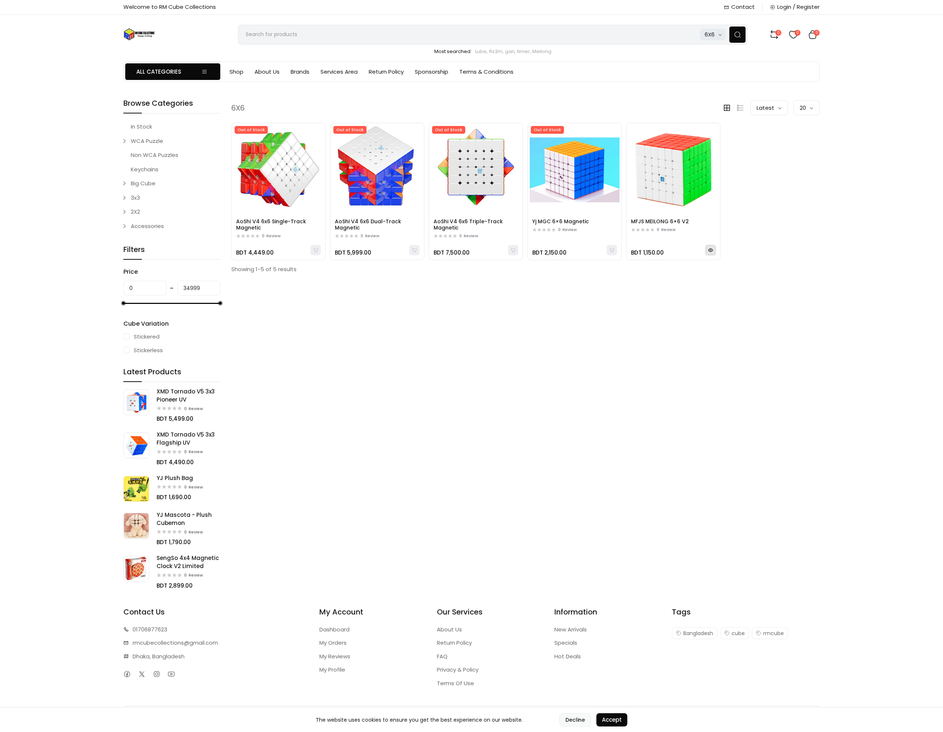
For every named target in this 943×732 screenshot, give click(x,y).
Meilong (541, 51)
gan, (510, 51)
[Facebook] (126, 674)
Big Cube (143, 183)
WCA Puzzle (147, 141)
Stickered (146, 336)
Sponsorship (431, 72)
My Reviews (334, 656)
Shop (236, 72)
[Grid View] (726, 108)
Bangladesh (698, 633)
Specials (565, 643)
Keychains (144, 169)
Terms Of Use (455, 683)
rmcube (773, 633)
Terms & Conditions (486, 72)
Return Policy (386, 72)
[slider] (123, 303)
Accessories (147, 226)
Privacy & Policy (457, 669)
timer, (524, 51)
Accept (612, 720)
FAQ (442, 656)
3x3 (135, 198)
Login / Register (798, 7)
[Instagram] (156, 674)
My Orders (333, 643)
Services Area (339, 72)
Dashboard (334, 629)
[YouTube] (171, 674)
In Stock (141, 126)
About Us (267, 72)
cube (738, 633)
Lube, (481, 51)
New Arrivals (570, 629)
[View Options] (710, 250)
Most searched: (453, 51)
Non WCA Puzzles (154, 155)
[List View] (740, 108)
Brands (300, 72)
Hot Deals (567, 656)
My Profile (332, 669)
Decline (575, 720)
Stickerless (148, 350)
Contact (743, 7)
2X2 (135, 212)
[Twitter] (141, 674)
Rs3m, (496, 51)
